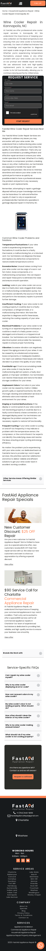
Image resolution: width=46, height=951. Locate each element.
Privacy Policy (24, 913)
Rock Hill (34, 886)
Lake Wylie (34, 872)
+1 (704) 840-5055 (25, 813)
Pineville (34, 883)
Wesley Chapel (34, 895)
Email (6, 102)
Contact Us (24, 918)
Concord (12, 877)
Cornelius (12, 879)
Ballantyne (12, 874)
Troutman (34, 888)
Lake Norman (12, 897)
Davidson (12, 881)
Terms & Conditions (23, 915)
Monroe (34, 881)
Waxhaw (22, 835)
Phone (6, 95)
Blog (23, 911)
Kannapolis (12, 895)
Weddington (34, 892)
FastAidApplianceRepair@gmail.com (25, 816)
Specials (23, 908)
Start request (23, 121)
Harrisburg (12, 886)
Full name (7, 87)
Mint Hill (34, 879)
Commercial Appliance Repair (23, 929)
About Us (23, 906)
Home (4, 11)
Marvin (34, 874)
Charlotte (23, 820)
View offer (8, 564)
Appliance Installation (23, 927)
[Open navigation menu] (20, 4)
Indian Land (12, 890)
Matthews (34, 877)
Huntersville (12, 888)
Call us (37, 3)
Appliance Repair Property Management (23, 935)
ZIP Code (7, 80)
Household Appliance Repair (21, 11)
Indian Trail (12, 892)
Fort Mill (12, 883)
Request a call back (23, 776)
